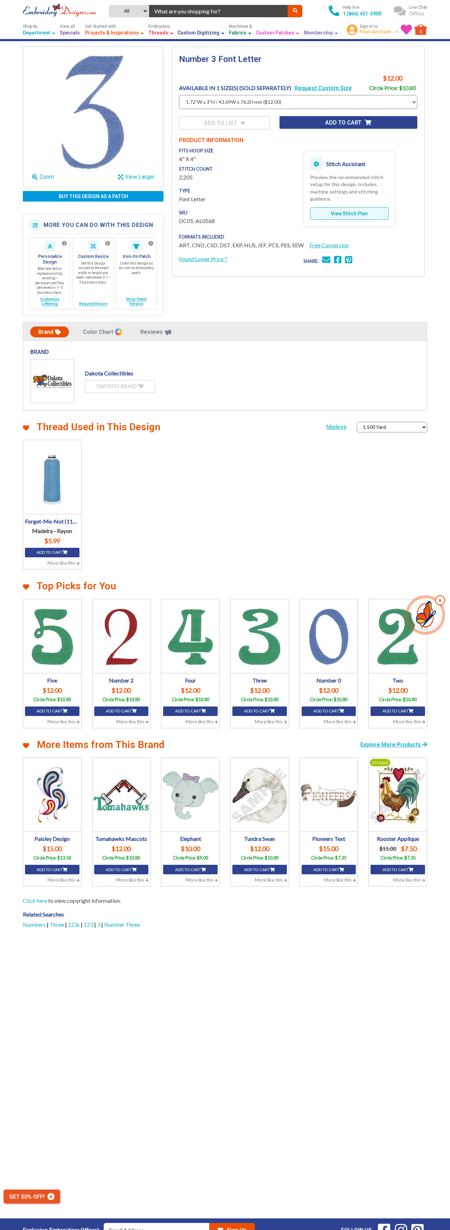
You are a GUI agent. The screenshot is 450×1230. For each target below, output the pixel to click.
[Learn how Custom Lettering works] (64, 243)
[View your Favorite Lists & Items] (406, 29)
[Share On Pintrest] (348, 260)
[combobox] (218, 11)
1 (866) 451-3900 (362, 14)
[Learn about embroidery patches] (151, 243)
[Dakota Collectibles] (52, 381)
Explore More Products (391, 744)
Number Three (122, 924)
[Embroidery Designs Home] (59, 11)
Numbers (35, 924)
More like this (61, 563)
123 (89, 924)
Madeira (336, 427)
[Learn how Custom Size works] (107, 243)
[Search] (295, 11)
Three (57, 924)
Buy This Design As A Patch (93, 196)
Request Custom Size (323, 88)
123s (74, 924)
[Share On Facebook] (337, 260)
